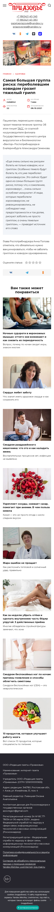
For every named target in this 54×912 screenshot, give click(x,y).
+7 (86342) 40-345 (27, 16)
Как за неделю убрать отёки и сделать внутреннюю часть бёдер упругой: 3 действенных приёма (25, 619)
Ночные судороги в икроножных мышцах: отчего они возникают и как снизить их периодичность (24, 337)
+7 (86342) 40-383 (27, 20)
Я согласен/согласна (28, 908)
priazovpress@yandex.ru (27, 26)
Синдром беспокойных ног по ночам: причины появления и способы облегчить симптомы (27, 678)
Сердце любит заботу (17, 392)
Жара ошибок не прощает (20, 563)
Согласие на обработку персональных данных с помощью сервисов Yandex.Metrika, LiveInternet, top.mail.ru (24, 864)
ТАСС (21, 128)
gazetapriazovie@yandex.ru (27, 23)
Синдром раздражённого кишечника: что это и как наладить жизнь (26, 448)
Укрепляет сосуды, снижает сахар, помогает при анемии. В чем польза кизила (26, 507)
